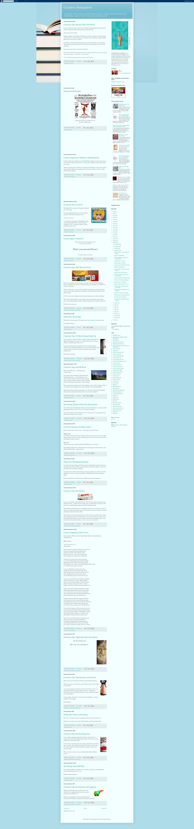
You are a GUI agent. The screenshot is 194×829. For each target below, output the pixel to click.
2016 (114, 225)
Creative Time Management (119, 361)
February (116, 315)
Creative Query (70, 260)
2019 (114, 219)
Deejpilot (99, 819)
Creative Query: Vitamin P (73, 238)
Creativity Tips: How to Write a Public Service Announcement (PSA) (121, 126)
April (115, 311)
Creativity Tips (70, 63)
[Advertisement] (85, 76)
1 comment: (78, 127)
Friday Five (115, 375)
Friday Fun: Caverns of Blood (123, 177)
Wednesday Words (117, 410)
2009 (114, 240)
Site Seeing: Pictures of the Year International (80, 404)
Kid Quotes (115, 388)
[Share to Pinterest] (93, 61)
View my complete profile (124, 73)
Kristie (71, 208)
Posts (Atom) (72, 811)
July (115, 305)
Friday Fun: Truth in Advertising (76, 714)
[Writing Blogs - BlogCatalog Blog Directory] (120, 426)
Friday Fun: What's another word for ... (121, 185)
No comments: (79, 358)
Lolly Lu (71, 224)
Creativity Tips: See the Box (74, 491)
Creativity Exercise (71, 455)
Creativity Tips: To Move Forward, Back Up (80, 336)
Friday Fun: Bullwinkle (72, 91)
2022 (114, 213)
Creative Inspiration (71, 176)
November (116, 246)
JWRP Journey (116, 386)
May (115, 309)
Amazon (122, 63)
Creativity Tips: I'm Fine (124, 145)
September (116, 250)
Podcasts (114, 395)
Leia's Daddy (79, 414)
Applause (115, 350)
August (116, 303)
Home (85, 808)
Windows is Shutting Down (84, 162)
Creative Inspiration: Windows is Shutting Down (81, 157)
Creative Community (117, 352)
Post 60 (114, 397)
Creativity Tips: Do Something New (77, 734)
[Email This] (87, 61)
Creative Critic (116, 354)
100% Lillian (115, 348)
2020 (114, 217)
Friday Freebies (116, 377)
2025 (114, 211)
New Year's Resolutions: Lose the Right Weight (124, 156)
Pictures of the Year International (82, 409)
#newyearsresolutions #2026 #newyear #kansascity (121, 346)
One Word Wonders (117, 393)
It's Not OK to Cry (123, 193)
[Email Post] (85, 61)
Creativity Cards (70, 310)
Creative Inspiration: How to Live (76, 532)
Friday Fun (69, 129)
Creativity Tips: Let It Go (73, 204)
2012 (114, 234)
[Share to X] (90, 61)
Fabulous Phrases (116, 372)
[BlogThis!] (89, 61)
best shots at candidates (74, 473)
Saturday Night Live (91, 320)
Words (114, 413)
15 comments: (79, 61)
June (115, 307)
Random (114, 399)
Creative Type (116, 363)
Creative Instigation (78, 7)
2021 (114, 215)
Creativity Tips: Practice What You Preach (79, 24)
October (116, 248)
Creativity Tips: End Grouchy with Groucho (80, 677)
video (67, 718)
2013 (114, 232)
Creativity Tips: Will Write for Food (77, 267)
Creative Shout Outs (117, 359)
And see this (78, 771)
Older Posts (104, 808)
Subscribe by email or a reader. (118, 81)
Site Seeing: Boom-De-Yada (74, 766)
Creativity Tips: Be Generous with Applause (80, 787)
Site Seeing (69, 420)
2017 (114, 223)
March (115, 313)
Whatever (115, 411)
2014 (114, 230)
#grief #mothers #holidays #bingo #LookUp (120, 337)
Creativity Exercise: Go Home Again (77, 427)
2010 (114, 238)
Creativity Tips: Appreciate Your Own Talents (81, 637)
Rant (114, 401)
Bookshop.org (117, 65)
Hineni (114, 384)
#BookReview (116, 335)
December (116, 244)
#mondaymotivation (117, 343)
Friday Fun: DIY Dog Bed (123, 167)
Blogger (109, 819)
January (116, 317)
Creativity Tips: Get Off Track (75, 367)
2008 (114, 242)
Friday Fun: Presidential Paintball (76, 462)
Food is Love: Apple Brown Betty (123, 135)
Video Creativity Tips (117, 408)
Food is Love (115, 374)
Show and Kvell (116, 402)
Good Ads (115, 383)
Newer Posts (66, 808)
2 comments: (78, 174)
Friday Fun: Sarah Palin (72, 317)
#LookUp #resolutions (117, 342)
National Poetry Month (118, 390)
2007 (114, 320)
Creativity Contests (117, 366)
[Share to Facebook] (92, 61)
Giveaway (115, 381)
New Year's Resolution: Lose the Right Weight (124, 115)
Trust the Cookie (116, 406)
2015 (114, 228)
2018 (114, 221)
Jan (121, 71)
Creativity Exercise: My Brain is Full (124, 104)
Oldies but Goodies (117, 392)
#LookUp (115, 340)
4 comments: (78, 258)
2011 (114, 236)
